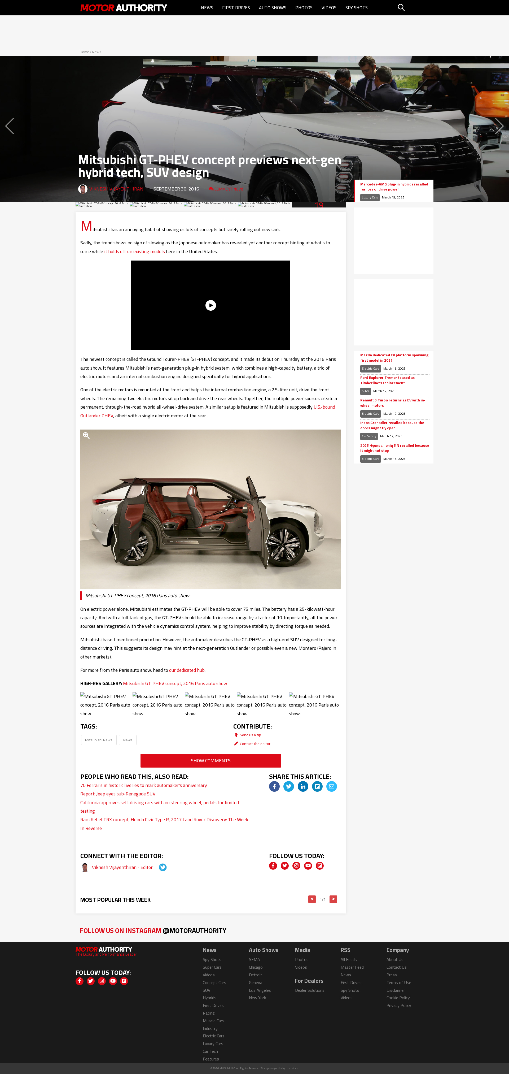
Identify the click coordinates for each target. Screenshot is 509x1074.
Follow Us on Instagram (153, 930)
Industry (210, 1028)
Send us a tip (250, 734)
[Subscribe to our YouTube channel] (308, 866)
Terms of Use (399, 982)
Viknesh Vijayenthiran (116, 188)
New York (257, 998)
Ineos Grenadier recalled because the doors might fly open (392, 425)
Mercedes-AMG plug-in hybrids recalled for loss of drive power (394, 187)
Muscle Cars (213, 1021)
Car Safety (369, 436)
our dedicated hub (187, 670)
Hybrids (209, 998)
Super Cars (212, 967)
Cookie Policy (398, 998)
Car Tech (210, 1051)
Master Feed (352, 967)
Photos (304, 7)
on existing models (146, 251)
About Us (395, 959)
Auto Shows (272, 7)
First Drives (236, 7)
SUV (206, 990)
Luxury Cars (370, 197)
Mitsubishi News (98, 739)
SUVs (365, 391)
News (207, 7)
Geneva (255, 982)
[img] (274, 786)
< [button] (312, 899)
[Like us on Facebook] (273, 866)
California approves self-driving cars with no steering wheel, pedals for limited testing (159, 806)
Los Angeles (260, 990)
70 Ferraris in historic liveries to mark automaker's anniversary (143, 785)
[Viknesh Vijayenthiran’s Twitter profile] (158, 867)
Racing (209, 1013)
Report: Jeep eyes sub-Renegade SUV (118, 793)
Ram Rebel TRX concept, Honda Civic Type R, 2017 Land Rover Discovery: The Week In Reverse (164, 823)
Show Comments (211, 760)
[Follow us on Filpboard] (320, 866)
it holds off (115, 251)
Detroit (255, 975)
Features (211, 1059)
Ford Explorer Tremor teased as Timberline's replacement (387, 380)
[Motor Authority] (124, 7)
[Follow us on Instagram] (296, 866)
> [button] (333, 899)
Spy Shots (356, 7)
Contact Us (397, 967)
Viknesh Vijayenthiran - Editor (123, 867)
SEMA (254, 959)
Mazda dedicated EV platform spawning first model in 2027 (394, 358)
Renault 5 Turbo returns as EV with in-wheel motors (392, 403)
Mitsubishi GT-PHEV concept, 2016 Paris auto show (175, 683)
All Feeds (349, 959)
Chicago (256, 967)
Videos (329, 7)
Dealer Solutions (309, 990)
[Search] (414, 7)
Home (84, 52)
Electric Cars (370, 368)
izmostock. (292, 1068)
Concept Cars (214, 982)
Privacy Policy (399, 1005)
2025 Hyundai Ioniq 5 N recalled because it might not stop (394, 448)
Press (392, 975)
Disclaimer (396, 990)
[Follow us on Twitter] (285, 866)
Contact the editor (254, 743)
